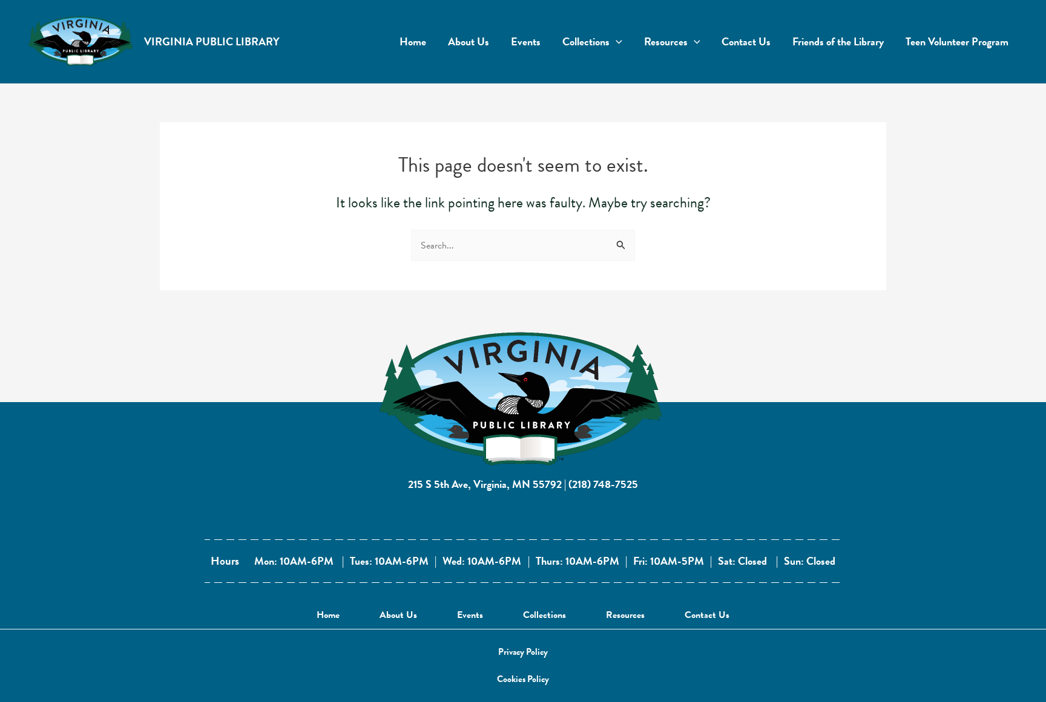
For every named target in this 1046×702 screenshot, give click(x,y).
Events (470, 615)
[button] (523, 652)
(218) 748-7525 (603, 484)
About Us (398, 615)
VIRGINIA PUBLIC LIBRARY (212, 41)
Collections (544, 615)
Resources (625, 615)
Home (328, 615)
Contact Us (707, 615)
